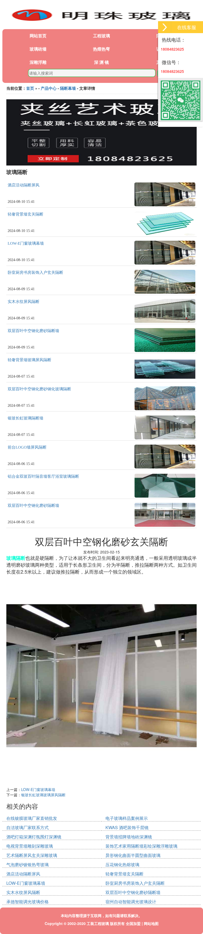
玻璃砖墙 (38, 49)
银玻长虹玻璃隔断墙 (25, 418)
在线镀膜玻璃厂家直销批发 (31, 818)
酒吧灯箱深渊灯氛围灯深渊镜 (33, 837)
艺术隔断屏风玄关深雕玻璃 (31, 855)
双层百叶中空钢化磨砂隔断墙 (33, 331)
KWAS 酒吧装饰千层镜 (127, 827)
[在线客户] (164, 27)
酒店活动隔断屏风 (23, 185)
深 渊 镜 (101, 62)
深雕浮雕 (38, 62)
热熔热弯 (101, 49)
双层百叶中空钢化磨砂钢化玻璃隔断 (39, 389)
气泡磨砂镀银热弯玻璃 (27, 864)
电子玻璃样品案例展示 (126, 818)
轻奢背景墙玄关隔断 (25, 214)
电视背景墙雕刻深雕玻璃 (29, 846)
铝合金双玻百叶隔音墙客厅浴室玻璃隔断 (43, 476)
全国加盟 (133, 923)
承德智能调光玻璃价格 (27, 902)
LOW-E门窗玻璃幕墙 (26, 243)
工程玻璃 (101, 36)
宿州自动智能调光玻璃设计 (130, 902)
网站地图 (151, 923)
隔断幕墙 (68, 88)
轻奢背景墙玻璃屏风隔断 (29, 360)
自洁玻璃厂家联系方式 (27, 827)
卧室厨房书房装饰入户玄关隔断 (35, 272)
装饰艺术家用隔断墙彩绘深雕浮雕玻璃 (141, 846)
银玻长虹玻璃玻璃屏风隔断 (43, 794)
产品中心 (49, 88)
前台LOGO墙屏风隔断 (27, 447)
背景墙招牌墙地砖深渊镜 (128, 837)
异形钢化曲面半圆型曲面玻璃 (132, 855)
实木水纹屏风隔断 (23, 302)
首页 (30, 88)
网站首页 (38, 36)
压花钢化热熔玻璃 (122, 864)
